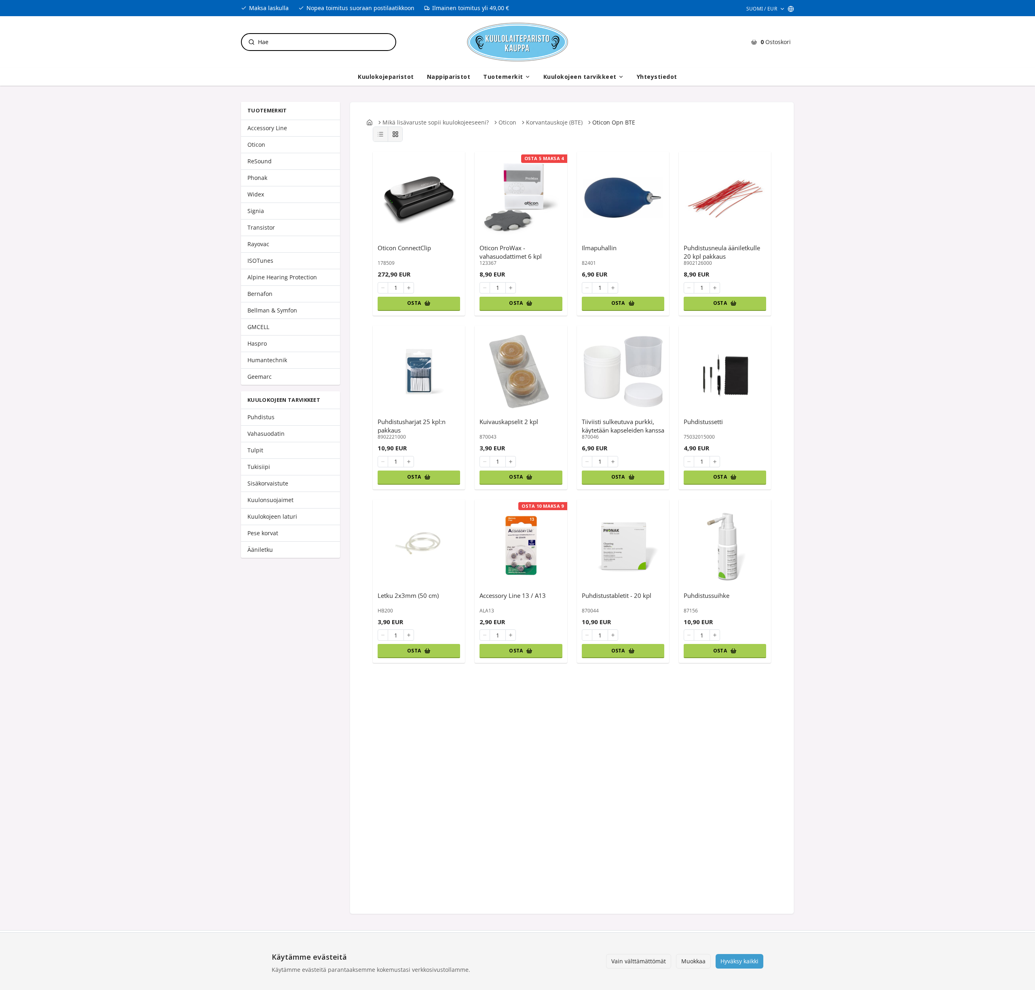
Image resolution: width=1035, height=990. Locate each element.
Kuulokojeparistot (386, 76)
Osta (414, 303)
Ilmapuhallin (599, 248)
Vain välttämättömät (638, 961)
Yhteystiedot (657, 76)
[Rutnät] (395, 134)
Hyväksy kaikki (739, 961)
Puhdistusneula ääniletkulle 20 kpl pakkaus (722, 252)
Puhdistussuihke (706, 595)
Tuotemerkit (503, 76)
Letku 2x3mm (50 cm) (408, 595)
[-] (383, 287)
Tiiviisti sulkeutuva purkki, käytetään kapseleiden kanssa (623, 426)
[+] (409, 287)
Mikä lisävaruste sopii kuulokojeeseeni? (435, 122)
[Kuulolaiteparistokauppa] (517, 42)
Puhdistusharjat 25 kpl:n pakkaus (412, 426)
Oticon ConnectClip (404, 248)
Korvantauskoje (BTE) (554, 122)
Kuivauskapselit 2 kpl (508, 422)
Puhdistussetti (703, 422)
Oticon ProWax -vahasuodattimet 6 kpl (510, 252)
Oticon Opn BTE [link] (613, 122)
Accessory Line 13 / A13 (512, 595)
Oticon (507, 122)
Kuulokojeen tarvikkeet (580, 76)
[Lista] (380, 134)
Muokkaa (693, 961)
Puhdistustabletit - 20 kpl (616, 595)
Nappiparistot (449, 76)
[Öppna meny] (527, 77)
